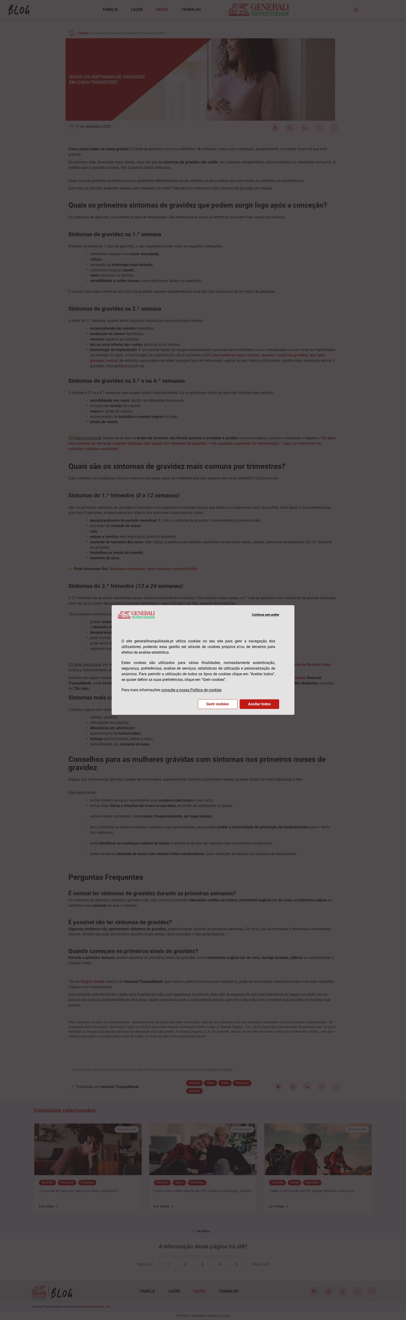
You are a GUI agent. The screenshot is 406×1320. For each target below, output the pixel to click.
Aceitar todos (259, 704)
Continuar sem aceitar (265, 615)
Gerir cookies (217, 704)
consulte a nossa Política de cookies (191, 690)
